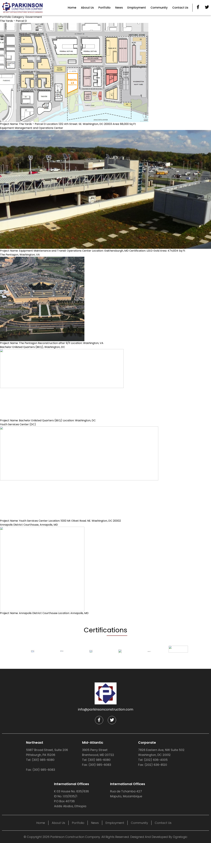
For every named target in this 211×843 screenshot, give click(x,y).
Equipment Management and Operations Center (31, 128)
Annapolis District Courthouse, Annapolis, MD (29, 525)
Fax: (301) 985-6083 (40, 770)
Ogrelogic (180, 837)
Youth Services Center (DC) (18, 424)
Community (159, 8)
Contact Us (180, 8)
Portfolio (104, 8)
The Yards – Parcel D (13, 21)
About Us (87, 8)
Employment (136, 8)
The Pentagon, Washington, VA (20, 255)
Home (72, 8)
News (119, 8)
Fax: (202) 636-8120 (152, 765)
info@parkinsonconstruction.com (105, 709)
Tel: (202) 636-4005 (153, 760)
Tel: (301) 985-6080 (40, 760)
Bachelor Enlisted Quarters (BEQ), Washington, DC (32, 347)
